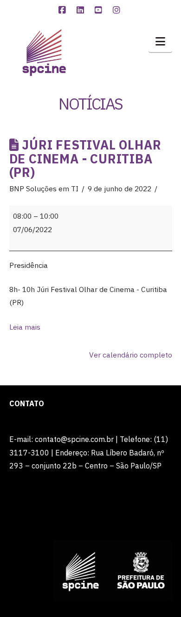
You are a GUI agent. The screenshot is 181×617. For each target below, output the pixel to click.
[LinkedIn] (81, 10)
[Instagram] (117, 10)
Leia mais (24, 326)
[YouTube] (99, 10)
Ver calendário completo (130, 354)
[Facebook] (63, 10)
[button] (160, 41)
